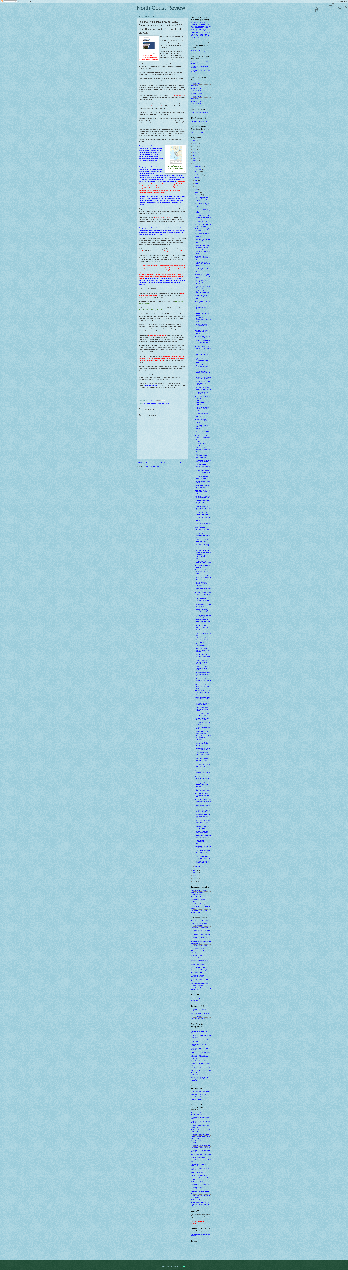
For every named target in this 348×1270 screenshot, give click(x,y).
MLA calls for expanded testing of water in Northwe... (201, 331)
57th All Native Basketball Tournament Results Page (202, 674)
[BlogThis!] (159, 400)
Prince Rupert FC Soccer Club (200, 1184)
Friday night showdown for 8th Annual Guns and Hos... (202, 491)
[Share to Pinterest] (164, 400)
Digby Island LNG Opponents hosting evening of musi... (201, 455)
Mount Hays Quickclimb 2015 (200, 1134)
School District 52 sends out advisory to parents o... (203, 486)
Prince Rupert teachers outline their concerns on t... (202, 372)
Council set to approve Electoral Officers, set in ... (202, 656)
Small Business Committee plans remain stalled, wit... (203, 589)
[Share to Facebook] (162, 400)
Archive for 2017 (196, 101)
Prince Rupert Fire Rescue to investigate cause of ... (203, 513)
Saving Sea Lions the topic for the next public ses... (202, 497)
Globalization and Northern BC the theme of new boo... (202, 342)
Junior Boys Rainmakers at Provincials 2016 (203, 225)
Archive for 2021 (196, 91)
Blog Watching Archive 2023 (199, 121)
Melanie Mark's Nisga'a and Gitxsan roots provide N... (203, 800)
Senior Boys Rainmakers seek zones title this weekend (202, 235)
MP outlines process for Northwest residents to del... (202, 795)
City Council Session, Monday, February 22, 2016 (202, 360)
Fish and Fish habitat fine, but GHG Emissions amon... (202, 627)
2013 (195, 876)
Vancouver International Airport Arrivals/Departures (200, 984)
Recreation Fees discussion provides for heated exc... (203, 605)
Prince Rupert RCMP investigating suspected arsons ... (202, 263)
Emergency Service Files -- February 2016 (203, 827)
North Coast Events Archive (199, 112)
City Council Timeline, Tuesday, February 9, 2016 (201, 610)
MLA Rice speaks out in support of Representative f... (203, 348)
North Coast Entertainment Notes (201, 1091)
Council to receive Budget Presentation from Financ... (202, 383)
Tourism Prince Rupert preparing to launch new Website (202, 650)
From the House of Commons (200, 1013)
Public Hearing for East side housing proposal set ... (203, 524)
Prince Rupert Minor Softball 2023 (201, 1147)
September (198, 175)
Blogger (183, 1266)
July (196, 180)
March (197, 192)
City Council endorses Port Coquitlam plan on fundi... (203, 287)
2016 (195, 164)
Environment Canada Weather (200, 958)
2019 (195, 155)
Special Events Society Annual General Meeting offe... (202, 535)
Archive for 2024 (196, 83)
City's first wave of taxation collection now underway (202, 482)
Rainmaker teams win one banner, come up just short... (202, 354)
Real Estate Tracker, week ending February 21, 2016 (203, 388)
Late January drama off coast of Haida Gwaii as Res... (202, 805)
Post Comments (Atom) (152, 466)
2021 (195, 149)
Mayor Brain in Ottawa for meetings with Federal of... (202, 778)
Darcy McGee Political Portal (199, 1018)
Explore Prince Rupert (197, 897)
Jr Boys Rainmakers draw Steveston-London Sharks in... (202, 307)
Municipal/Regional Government (200, 998)
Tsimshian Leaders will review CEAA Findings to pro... (203, 577)
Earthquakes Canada (197, 964)
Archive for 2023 (196, 85)
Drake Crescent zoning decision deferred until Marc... (202, 313)
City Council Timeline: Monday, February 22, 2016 (202, 325)
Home (162, 462)
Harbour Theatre (196, 1099)
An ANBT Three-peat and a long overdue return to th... (203, 556)
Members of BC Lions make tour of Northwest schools (202, 420)
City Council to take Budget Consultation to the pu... (203, 377)
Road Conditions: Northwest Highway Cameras (199, 924)
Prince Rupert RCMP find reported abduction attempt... (202, 519)
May (196, 186)
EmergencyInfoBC (196, 955)
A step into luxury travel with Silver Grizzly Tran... (203, 616)
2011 (194, 881)
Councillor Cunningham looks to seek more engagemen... (201, 583)
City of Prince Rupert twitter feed (200, 934)
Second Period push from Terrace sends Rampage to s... (203, 633)
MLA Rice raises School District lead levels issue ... (202, 437)
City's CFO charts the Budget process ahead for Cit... (203, 319)
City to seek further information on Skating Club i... (202, 600)
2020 (195, 152)
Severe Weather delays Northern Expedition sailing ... (201, 709)
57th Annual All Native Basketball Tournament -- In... (203, 680)
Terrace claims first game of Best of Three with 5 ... (203, 847)
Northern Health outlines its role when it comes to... (203, 432)
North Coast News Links (198, 890)
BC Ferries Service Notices (199, 945)
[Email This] (157, 400)
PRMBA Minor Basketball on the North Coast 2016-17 (203, 852)
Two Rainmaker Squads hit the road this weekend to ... (203, 449)
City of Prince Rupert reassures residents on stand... (202, 466)
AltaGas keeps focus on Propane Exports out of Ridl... (202, 270)
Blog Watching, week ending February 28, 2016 (203, 220)
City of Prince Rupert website (199, 927)
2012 (195, 878)
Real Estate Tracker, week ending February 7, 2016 (202, 704)
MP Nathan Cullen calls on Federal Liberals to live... (202, 337)
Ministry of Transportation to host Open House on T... (203, 302)
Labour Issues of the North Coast (201, 1052)
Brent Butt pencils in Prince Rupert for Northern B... (203, 540)
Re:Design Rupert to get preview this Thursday (202, 832)
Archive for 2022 (196, 88)
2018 (195, 158)
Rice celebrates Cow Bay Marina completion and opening (202, 414)
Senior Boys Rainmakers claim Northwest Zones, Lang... (202, 205)
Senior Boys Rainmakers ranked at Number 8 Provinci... (202, 408)
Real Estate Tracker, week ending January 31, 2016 (202, 862)
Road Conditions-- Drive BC (199, 921)
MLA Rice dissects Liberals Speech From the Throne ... (203, 594)
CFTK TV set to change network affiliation (202, 477)
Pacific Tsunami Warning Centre (200, 970)
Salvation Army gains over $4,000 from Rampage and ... (202, 816)
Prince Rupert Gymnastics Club (200, 1145)
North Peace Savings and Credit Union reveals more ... (202, 822)
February (198, 195)
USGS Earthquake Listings (199, 967)
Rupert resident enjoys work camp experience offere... (203, 789)
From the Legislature (197, 1016)
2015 (195, 870)
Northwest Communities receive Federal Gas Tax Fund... (202, 546)
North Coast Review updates (199, 51)
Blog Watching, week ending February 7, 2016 (203, 714)
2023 (195, 144)
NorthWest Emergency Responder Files (198, 893)
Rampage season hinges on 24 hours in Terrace (203, 718)
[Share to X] (161, 400)
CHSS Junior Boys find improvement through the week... (203, 211)
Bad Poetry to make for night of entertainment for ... (203, 621)
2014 (195, 873)
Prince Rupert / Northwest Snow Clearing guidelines (200, 71)
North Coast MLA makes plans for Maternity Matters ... (202, 199)
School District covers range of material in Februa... (201, 443)
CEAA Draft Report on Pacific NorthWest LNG (157, 403)
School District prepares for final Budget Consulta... (203, 460)
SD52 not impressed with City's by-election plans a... (202, 472)
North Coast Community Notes (200, 1061)
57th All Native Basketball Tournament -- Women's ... (202, 698)
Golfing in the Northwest (198, 1200)
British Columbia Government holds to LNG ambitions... (201, 644)
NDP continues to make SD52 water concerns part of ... (202, 427)
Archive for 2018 (196, 98)
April (196, 189)
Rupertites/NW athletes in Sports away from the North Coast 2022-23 (201, 1204)
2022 (195, 146)
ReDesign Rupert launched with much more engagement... (203, 737)
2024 (195, 141)
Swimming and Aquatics (198, 1157)
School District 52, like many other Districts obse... (201, 297)
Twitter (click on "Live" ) (198, 132)
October (197, 172)
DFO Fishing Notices (197, 948)
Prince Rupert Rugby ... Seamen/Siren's (198, 1188)
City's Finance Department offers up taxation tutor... (202, 291)
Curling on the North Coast (199, 1182)
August (197, 177)
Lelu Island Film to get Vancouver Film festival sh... (202, 529)
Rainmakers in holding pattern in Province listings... (201, 760)
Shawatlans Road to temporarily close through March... (203, 251)
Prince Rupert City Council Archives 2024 (199, 911)
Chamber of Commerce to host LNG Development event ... (202, 241)
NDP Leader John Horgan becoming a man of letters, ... (202, 766)
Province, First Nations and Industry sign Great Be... (203, 836)
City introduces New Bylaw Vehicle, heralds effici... (203, 748)
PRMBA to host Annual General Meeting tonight (202, 857)
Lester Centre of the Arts (198, 1094)
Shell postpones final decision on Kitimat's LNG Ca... (201, 784)
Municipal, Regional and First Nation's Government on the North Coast (199, 1056)
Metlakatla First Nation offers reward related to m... (202, 257)
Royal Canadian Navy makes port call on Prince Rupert (203, 508)
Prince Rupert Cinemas (198, 1097)
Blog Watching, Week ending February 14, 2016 (203, 561)
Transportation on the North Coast (201, 1070)
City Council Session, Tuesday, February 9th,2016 (201, 662)
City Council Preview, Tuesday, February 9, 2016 (201, 668)
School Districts (196, 1000)
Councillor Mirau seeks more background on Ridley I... (201, 282)
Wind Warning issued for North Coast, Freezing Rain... (202, 754)
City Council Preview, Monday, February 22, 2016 (202, 366)
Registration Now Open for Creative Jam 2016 (202, 732)
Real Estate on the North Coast (200, 1068)
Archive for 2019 (196, 96)
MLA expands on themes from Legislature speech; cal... (203, 571)
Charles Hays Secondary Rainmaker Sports (198, 1113)
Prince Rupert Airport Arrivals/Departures (197, 975)
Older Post (183, 462)
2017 (195, 161)
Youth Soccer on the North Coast (201, 1154)
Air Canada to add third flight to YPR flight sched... (203, 810)
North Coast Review (161, 8)
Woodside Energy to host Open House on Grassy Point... (202, 275)
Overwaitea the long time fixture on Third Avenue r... (202, 772)
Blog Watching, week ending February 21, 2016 (203, 392)
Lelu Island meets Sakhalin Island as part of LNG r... (202, 638)
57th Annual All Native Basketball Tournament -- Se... (203, 686)
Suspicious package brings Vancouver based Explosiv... (203, 502)
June (196, 183)
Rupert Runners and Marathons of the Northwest (200, 1196)
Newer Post (142, 462)
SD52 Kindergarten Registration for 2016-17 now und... (202, 841)
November (198, 169)
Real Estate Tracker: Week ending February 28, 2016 (203, 216)
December (198, 166)
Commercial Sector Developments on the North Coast (199, 1031)
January (197, 866)
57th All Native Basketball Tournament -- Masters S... (202, 692)
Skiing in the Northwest (198, 1172)
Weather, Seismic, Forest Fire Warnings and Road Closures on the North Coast (200, 1079)
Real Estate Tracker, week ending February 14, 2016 (203, 551)
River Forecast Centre (197, 972)
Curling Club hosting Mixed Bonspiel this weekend (202, 246)
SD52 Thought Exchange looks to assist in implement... (202, 402)
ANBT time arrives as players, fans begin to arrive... (202, 743)
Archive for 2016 (196, 104)
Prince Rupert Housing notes (199, 904)
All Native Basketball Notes (199, 1175)
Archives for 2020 (196, 93)
